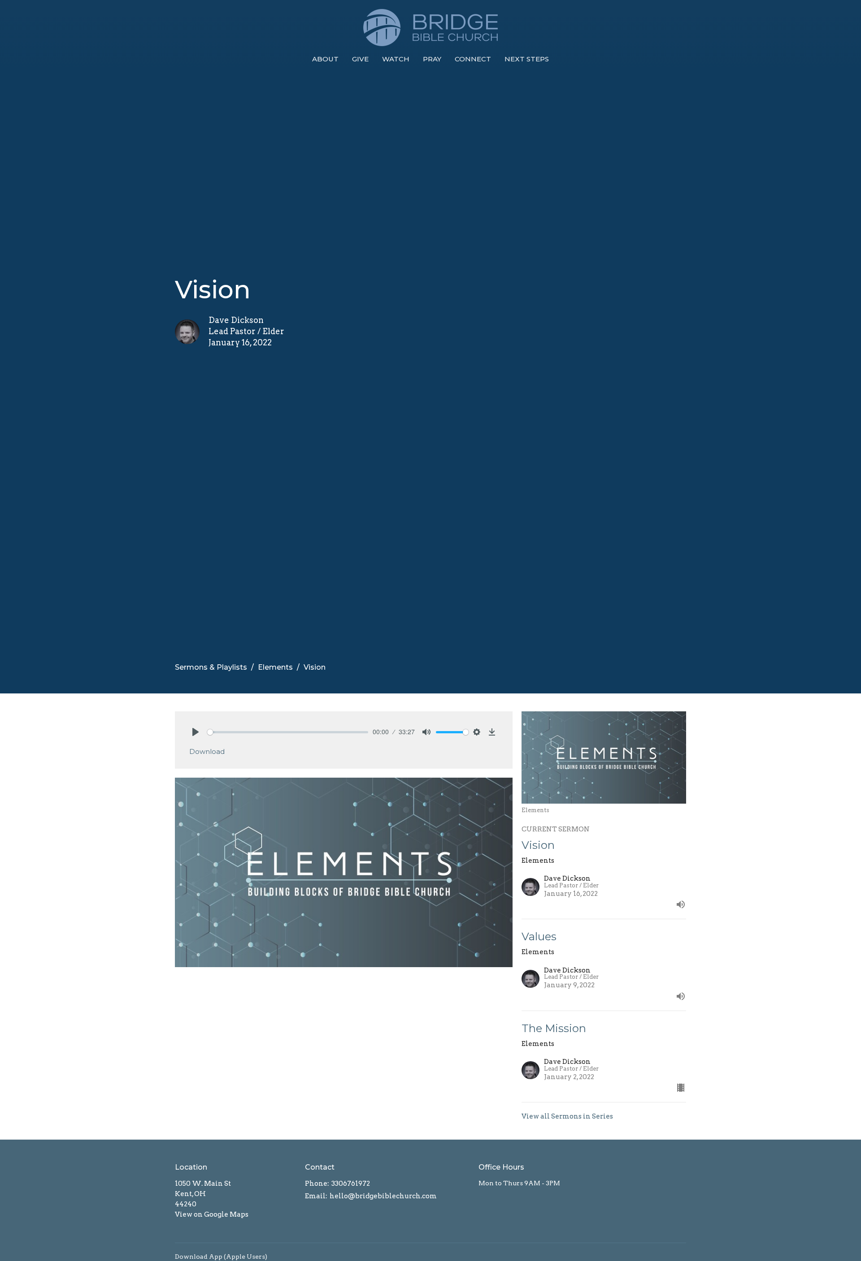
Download (207, 751)
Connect (473, 59)
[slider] (287, 732)
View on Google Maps (211, 1214)
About (325, 59)
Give (360, 59)
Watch (395, 59)
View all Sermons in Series (567, 1116)
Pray (432, 59)
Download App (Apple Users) (221, 1256)
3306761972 (350, 1183)
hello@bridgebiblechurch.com (383, 1196)
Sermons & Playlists (211, 667)
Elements (275, 667)
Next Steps (526, 59)
